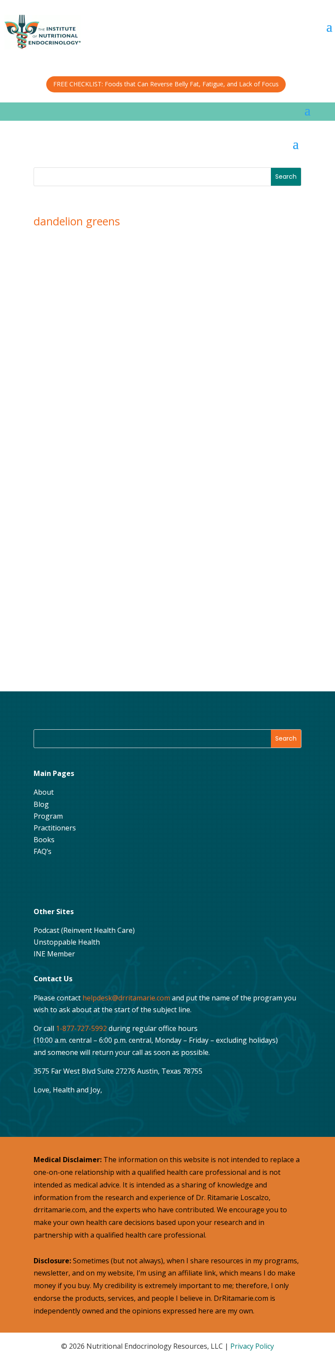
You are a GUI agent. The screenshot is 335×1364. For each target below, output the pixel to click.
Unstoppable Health (67, 942)
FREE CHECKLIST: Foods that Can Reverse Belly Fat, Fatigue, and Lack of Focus (166, 84)
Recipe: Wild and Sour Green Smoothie (114, 285)
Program (48, 816)
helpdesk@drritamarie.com (126, 998)
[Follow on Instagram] (64, 880)
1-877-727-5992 (81, 1028)
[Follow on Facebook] (43, 880)
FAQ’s (42, 851)
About (44, 792)
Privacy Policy (252, 1346)
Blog (41, 804)
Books (44, 839)
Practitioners (55, 828)
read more (68, 351)
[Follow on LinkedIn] (108, 880)
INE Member (54, 954)
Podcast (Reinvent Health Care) (84, 930)
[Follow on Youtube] (86, 880)
